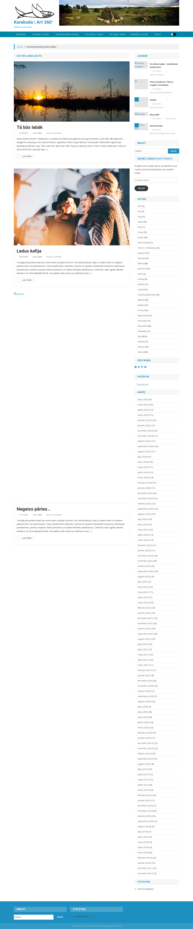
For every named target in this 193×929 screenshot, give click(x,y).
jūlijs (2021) (143, 644)
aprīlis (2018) (143, 847)
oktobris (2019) (144, 753)
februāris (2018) (145, 857)
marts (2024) (143, 477)
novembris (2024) (146, 436)
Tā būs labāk (30, 127)
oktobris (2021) (144, 628)
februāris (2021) (145, 670)
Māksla (141, 300)
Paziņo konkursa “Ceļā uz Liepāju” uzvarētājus (161, 83)
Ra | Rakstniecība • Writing (67, 34)
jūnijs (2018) (143, 837)
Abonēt (141, 188)
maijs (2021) (143, 654)
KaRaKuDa (21, 34)
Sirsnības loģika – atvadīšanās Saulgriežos (164, 65)
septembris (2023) (146, 508)
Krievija (141, 279)
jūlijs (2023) (143, 519)
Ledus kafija (29, 251)
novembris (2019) (146, 748)
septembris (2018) (146, 821)
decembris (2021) (145, 618)
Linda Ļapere (171, 119)
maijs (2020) (143, 717)
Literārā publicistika (146, 294)
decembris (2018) (145, 805)
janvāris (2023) (144, 550)
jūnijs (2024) (143, 462)
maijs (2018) (143, 842)
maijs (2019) (143, 779)
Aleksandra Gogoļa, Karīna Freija (162, 133)
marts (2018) (143, 852)
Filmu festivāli (144, 242)
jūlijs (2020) (143, 706)
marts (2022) (143, 602)
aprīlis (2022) (143, 597)
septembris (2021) (146, 633)
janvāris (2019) (144, 800)
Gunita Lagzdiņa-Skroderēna (161, 93)
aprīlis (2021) (143, 659)
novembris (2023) (146, 498)
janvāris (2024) (144, 488)
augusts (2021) (144, 639)
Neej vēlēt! (154, 115)
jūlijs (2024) (143, 456)
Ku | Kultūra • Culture (94, 34)
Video (140, 352)
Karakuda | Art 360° (33, 22)
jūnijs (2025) (143, 399)
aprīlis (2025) (143, 409)
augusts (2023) (144, 514)
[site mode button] (173, 34)
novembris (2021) (146, 623)
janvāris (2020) (144, 738)
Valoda (141, 341)
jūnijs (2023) (143, 524)
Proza (140, 310)
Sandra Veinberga (157, 75)
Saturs (158, 34)
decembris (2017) (145, 868)
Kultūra (141, 284)
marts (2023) (143, 540)
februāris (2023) (145, 545)
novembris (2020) (146, 686)
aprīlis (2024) (143, 472)
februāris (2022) (145, 607)
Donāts (153, 100)
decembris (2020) (145, 680)
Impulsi (141, 253)
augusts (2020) (144, 701)
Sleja (140, 336)
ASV (139, 211)
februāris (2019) (145, 795)
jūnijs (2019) (143, 774)
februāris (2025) (145, 420)
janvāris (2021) (144, 675)
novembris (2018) (146, 810)
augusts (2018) (144, 826)
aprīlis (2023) (143, 534)
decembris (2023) (145, 493)
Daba (140, 221)
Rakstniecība (143, 315)
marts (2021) (143, 665)
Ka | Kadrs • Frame (40, 34)
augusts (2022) (144, 576)
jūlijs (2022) (143, 581)
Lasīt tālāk (26, 156)
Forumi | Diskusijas (147, 247)
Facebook (143, 376)
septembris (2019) (146, 758)
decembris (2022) (145, 555)
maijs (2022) (143, 592)
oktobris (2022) (144, 566)
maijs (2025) (143, 404)
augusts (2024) (144, 451)
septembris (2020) (146, 696)
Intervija (141, 258)
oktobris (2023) (144, 503)
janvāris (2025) (144, 425)
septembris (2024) (146, 446)
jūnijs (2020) (143, 712)
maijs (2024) (143, 467)
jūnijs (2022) (143, 587)
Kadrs (140, 274)
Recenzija (142, 320)
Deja (140, 227)
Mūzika (141, 305)
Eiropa (140, 237)
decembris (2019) (145, 743)
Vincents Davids (156, 108)
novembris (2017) (146, 873)
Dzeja (140, 232)
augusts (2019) (144, 764)
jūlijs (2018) (143, 831)
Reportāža (142, 326)
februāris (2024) (145, 482)
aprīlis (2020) (143, 722)
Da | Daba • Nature (118, 34)
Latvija (141, 289)
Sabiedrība (142, 331)
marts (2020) (143, 727)
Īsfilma (141, 263)
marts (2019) (143, 790)
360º (140, 206)
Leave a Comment (54, 133)
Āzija (140, 216)
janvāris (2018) (144, 863)
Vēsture (141, 346)
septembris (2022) (146, 571)
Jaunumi (141, 268)
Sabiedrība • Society (139, 34)
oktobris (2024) (144, 441)
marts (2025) (143, 415)
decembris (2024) (145, 430)
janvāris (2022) (144, 613)
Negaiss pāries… (33, 509)
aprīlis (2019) (143, 784)
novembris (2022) (146, 561)
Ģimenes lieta (156, 126)
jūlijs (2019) (143, 769)
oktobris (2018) (144, 816)
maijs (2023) (143, 529)
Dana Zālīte (37, 133)
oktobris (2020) (144, 691)
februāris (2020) (145, 732)
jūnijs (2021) (143, 649)
